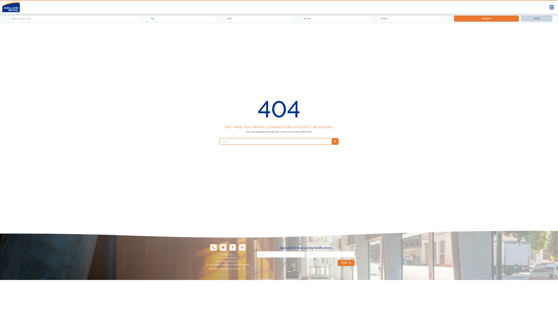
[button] (552, 7)
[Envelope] (223, 247)
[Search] (335, 141)
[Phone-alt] (213, 247)
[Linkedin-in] (242, 247)
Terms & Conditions (227, 258)
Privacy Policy (227, 254)
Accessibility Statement (227, 261)
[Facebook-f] (232, 247)
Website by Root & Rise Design (224, 268)
